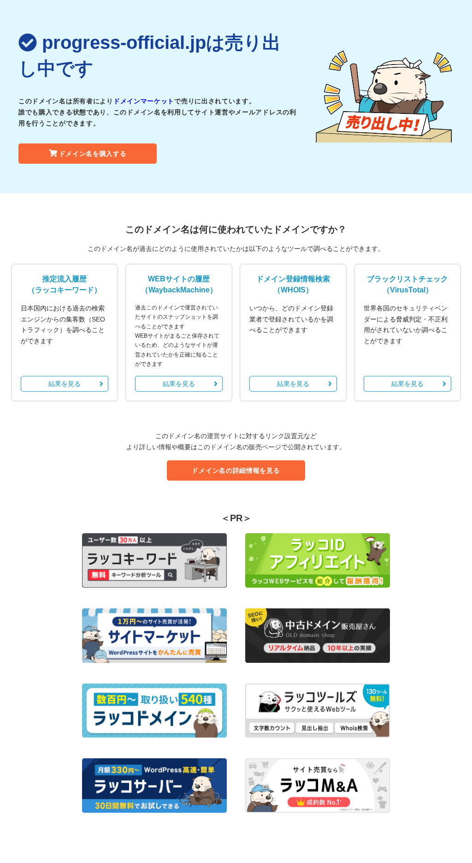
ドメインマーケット (143, 101)
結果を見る (64, 383)
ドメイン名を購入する (93, 153)
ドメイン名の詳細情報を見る (236, 470)
